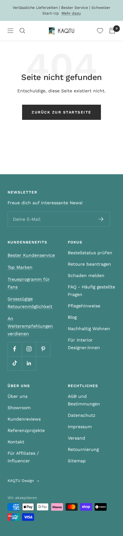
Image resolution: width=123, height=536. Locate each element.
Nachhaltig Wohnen (89, 328)
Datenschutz (81, 415)
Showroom (19, 407)
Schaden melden (86, 275)
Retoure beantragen (89, 264)
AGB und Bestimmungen (84, 400)
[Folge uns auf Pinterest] (43, 349)
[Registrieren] (101, 219)
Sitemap (77, 460)
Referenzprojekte (26, 430)
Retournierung (83, 449)
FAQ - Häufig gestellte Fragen (91, 290)
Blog (72, 317)
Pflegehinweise (84, 305)
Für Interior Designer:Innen (84, 343)
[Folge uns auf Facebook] (15, 349)
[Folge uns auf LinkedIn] (29, 363)
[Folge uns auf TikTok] (15, 363)
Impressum (80, 426)
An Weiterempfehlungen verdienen (30, 326)
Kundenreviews (24, 419)
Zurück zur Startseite (61, 112)
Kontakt (16, 441)
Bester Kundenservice (31, 255)
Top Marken (20, 267)
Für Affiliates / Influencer (23, 457)
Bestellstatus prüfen (90, 252)
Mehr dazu (71, 13)
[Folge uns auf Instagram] (29, 349)
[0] (100, 31)
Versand (76, 438)
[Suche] (22, 31)
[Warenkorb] (112, 31)
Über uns (17, 396)
